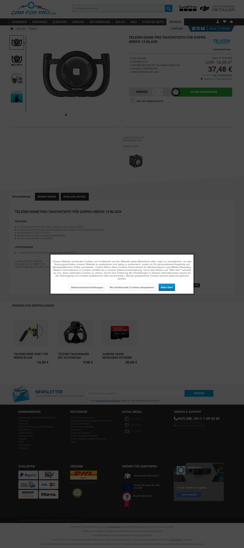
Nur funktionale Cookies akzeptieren (132, 287)
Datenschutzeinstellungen (87, 287)
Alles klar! (167, 287)
